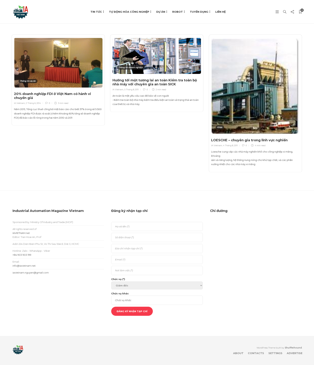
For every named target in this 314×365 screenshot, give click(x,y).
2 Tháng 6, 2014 (33, 103)
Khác (219, 127)
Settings (275, 353)
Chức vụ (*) (118, 279)
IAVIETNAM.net (21, 233)
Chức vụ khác (120, 293)
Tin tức (96, 11)
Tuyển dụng (199, 11)
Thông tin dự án (28, 81)
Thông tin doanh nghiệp (131, 67)
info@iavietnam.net (24, 265)
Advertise (294, 353)
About (238, 353)
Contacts (256, 353)
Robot (177, 11)
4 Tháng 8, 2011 (230, 145)
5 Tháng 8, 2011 (131, 89)
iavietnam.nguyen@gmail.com (31, 272)
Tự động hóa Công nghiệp (129, 11)
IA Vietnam (19, 103)
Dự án (160, 11)
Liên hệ (220, 11)
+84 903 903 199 (22, 254)
